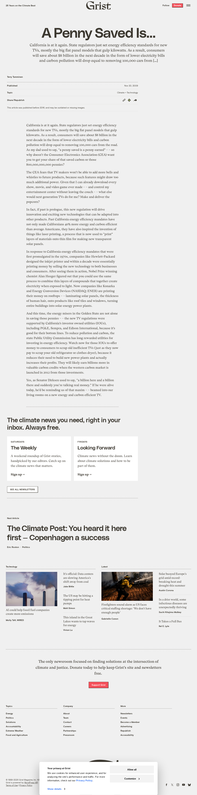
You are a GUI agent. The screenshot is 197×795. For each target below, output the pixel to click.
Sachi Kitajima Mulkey (170, 612)
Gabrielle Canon (109, 618)
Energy (9, 713)
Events (124, 717)
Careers (67, 726)
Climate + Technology (127, 92)
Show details (54, 789)
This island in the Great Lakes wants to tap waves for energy (79, 621)
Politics (26, 547)
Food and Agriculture (17, 735)
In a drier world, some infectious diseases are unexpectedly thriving (173, 603)
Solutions (11, 722)
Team (65, 717)
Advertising (126, 726)
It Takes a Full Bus (170, 621)
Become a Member (130, 722)
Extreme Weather (14, 730)
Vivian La (67, 630)
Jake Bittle (68, 586)
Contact (67, 722)
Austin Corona (166, 590)
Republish (126, 730)
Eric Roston (13, 547)
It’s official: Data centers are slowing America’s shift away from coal (78, 577)
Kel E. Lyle (164, 626)
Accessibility (127, 735)
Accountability (13, 726)
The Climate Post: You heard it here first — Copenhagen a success (67, 532)
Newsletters (126, 713)
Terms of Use (12, 785)
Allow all (132, 769)
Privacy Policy (25, 785)
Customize (130, 778)
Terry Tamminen (15, 77)
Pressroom (68, 735)
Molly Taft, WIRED (15, 620)
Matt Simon (69, 608)
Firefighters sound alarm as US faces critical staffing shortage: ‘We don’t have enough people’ (126, 608)
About (66, 713)
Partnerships (69, 730)
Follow (166, 5)
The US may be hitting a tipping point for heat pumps (78, 599)
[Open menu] (188, 5)
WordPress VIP (31, 782)
